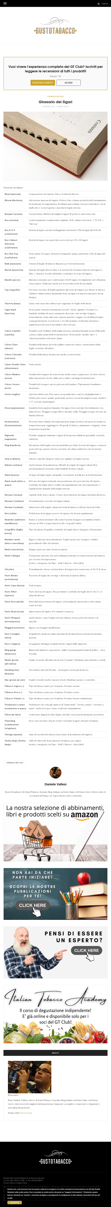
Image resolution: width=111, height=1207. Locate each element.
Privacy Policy (9, 1183)
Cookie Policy (21, 1183)
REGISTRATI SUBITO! (43, 82)
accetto (15, 1202)
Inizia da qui (26, 1113)
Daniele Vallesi (63, 106)
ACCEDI (68, 82)
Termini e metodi (55, 96)
